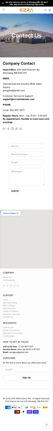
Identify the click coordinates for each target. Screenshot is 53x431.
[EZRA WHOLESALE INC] (26, 10)
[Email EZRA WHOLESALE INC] (4, 129)
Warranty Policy (10, 303)
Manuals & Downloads (13, 333)
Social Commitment (11, 330)
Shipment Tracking (11, 314)
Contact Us (8, 317)
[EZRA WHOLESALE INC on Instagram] (12, 129)
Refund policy (9, 308)
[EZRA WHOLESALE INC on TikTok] (16, 129)
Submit (15, 191)
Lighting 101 (8, 327)
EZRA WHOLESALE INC (21, 398)
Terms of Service (10, 311)
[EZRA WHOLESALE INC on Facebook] (8, 129)
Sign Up (27, 377)
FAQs (5, 300)
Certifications (9, 280)
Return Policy (9, 305)
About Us (7, 277)
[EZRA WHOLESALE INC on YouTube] (20, 129)
